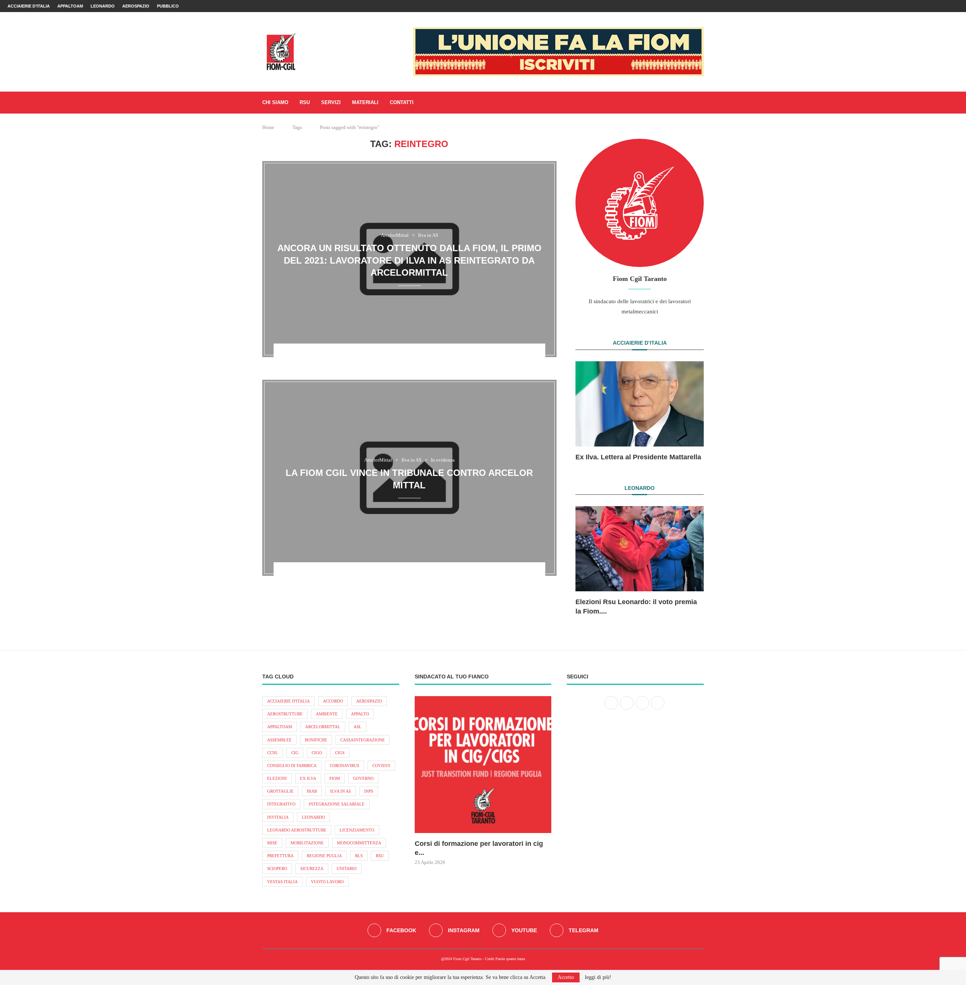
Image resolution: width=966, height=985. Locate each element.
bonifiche (316, 740)
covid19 (381, 765)
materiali (365, 102)
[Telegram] (956, 6)
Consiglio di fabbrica (292, 765)
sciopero (277, 868)
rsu (380, 855)
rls (359, 855)
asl (357, 726)
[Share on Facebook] (395, 354)
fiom (334, 778)
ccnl (272, 752)
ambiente (327, 714)
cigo (317, 752)
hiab (312, 791)
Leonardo (103, 6)
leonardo (313, 817)
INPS (368, 791)
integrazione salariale (337, 804)
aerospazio (369, 701)
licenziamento (357, 830)
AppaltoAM (70, 6)
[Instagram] (939, 6)
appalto (360, 714)
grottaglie (280, 791)
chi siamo (275, 102)
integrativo (281, 804)
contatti (402, 102)
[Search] (700, 103)
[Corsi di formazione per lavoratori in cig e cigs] (483, 764)
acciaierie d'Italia (288, 701)
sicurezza (311, 868)
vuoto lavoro (327, 881)
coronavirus (344, 765)
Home (268, 127)
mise (272, 843)
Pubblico (168, 6)
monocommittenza (359, 843)
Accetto (566, 977)
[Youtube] (948, 6)
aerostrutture (285, 714)
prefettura (280, 855)
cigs (340, 752)
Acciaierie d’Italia (29, 6)
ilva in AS (340, 791)
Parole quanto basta (510, 959)
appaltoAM (279, 726)
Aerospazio (135, 6)
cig (294, 752)
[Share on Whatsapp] (415, 354)
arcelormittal (322, 726)
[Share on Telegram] (425, 354)
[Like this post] (384, 354)
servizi (331, 102)
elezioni (277, 778)
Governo (363, 778)
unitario (347, 868)
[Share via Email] (435, 354)
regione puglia (324, 855)
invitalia (278, 817)
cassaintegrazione (362, 740)
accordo (333, 701)
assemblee (279, 740)
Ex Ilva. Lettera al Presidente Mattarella (638, 457)
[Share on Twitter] (405, 354)
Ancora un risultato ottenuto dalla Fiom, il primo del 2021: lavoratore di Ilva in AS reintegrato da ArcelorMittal (409, 260)
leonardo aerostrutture (296, 830)
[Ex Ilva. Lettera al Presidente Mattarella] (639, 404)
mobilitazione (307, 843)
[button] (589, 411)
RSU (305, 102)
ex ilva (308, 778)
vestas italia (282, 881)
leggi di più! (598, 977)
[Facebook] (930, 6)
